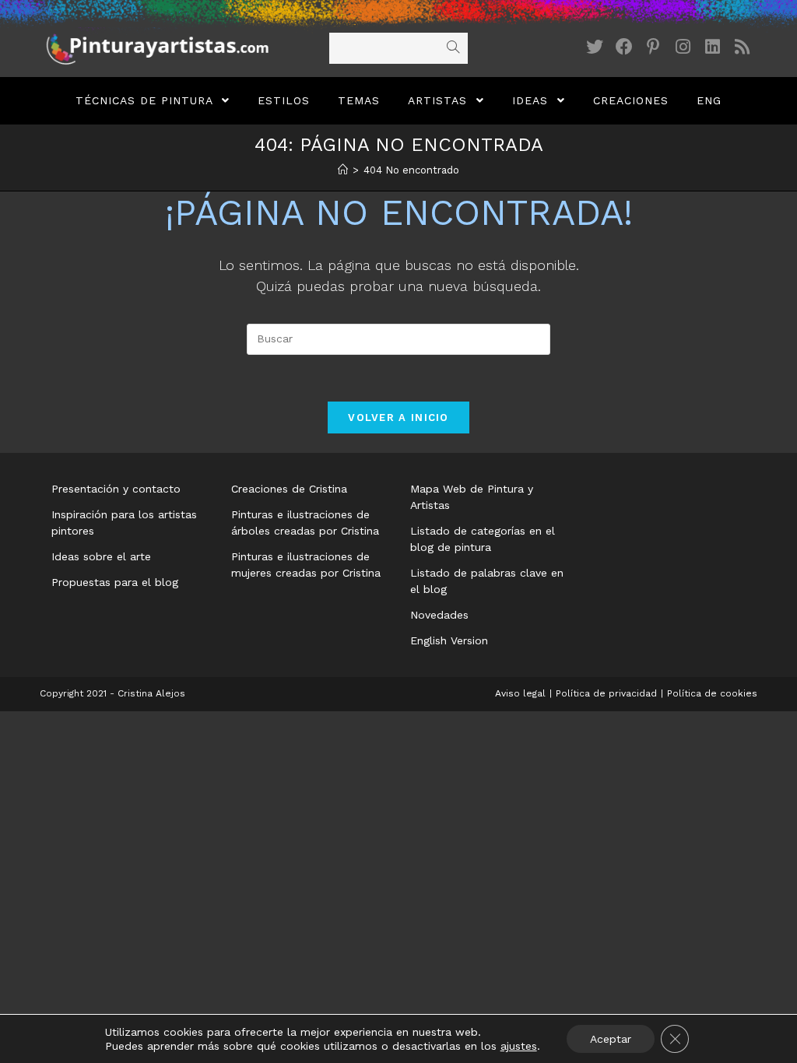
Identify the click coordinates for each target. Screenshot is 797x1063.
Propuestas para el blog (114, 582)
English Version (449, 640)
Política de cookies (712, 693)
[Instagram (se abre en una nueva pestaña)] (683, 47)
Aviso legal (520, 693)
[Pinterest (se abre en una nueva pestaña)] (654, 47)
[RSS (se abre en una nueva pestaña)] (742, 47)
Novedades (439, 615)
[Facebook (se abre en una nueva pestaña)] (624, 47)
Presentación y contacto (116, 488)
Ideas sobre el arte (101, 556)
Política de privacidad (606, 693)
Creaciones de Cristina (289, 488)
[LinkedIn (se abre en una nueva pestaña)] (713, 47)
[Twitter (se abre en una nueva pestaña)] (594, 47)
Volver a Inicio (398, 417)
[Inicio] (343, 170)
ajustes (518, 1046)
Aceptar (610, 1039)
